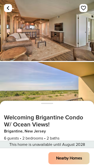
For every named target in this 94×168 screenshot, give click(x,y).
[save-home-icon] (83, 8)
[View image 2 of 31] (47, 92)
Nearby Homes (69, 158)
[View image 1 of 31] (47, 30)
